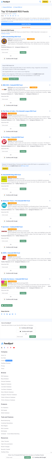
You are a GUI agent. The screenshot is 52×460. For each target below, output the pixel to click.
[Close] (51, 452)
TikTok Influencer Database (8, 400)
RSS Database (4, 376)
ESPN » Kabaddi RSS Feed (11, 253)
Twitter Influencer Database (8, 397)
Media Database (5, 413)
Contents (14, 13)
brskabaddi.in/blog (17, 40)
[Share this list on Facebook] (5, 16)
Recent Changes (5, 446)
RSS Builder (4, 431)
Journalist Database (6, 386)
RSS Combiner (4, 428)
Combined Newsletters (7, 423)
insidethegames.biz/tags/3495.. (21, 283)
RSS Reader (4, 410)
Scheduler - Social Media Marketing (10, 433)
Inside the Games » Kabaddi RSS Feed (15, 279)
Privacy (3, 366)
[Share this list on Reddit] (13, 16)
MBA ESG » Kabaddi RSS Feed (13, 85)
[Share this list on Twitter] (8, 16)
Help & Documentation (7, 444)
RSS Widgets (4, 425)
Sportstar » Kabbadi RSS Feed (13, 227)
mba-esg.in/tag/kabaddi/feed (20, 87)
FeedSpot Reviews (5, 363)
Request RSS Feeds (7, 7)
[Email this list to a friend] (15, 16)
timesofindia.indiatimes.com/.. (20, 115)
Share (2, 15)
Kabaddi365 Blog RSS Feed (12, 175)
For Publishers (4, 407)
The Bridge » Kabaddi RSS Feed (13, 137)
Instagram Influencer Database (9, 394)
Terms (2, 368)
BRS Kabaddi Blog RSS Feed (11, 36)
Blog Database (5, 378)
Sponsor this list (26, 27)
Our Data (3, 358)
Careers (6, 360)
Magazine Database (6, 384)
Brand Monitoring (5, 420)
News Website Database (7, 392)
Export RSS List (18, 7)
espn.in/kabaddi (17, 257)
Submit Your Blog (26, 24)
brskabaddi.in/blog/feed (19, 39)
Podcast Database (5, 381)
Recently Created (5, 449)
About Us (3, 355)
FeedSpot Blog (5, 452)
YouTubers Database (6, 389)
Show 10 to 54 (8, 305)
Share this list (5, 311)
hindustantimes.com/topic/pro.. (21, 204)
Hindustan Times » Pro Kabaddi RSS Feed (16, 201)
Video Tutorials (5, 441)
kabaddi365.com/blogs (18, 178)
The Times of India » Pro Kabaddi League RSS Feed (19, 111)
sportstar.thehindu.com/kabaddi (21, 231)
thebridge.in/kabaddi (18, 141)
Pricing (45, 1)
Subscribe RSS (5, 49)
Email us (5, 79)
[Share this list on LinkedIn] (10, 16)
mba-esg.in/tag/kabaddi (19, 89)
